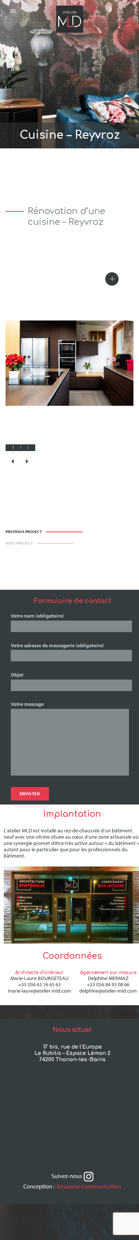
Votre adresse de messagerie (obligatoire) (57, 645)
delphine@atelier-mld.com (108, 990)
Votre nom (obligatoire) (37, 615)
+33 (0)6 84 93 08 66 (108, 984)
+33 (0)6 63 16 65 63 (39, 984)
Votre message (27, 704)
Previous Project (24, 532)
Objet (17, 674)
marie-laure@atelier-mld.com (39, 990)
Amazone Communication (88, 1186)
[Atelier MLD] (69, 11)
